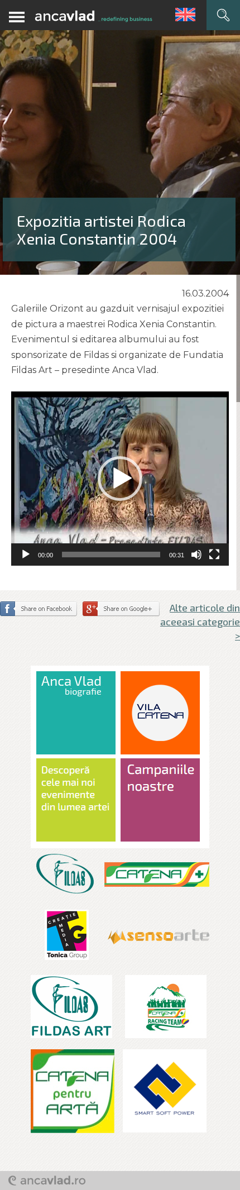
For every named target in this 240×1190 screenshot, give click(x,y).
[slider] (111, 554)
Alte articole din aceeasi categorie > (200, 621)
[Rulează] (25, 554)
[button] (120, 478)
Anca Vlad (93, 17)
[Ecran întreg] (214, 554)
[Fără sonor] (196, 554)
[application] (120, 478)
